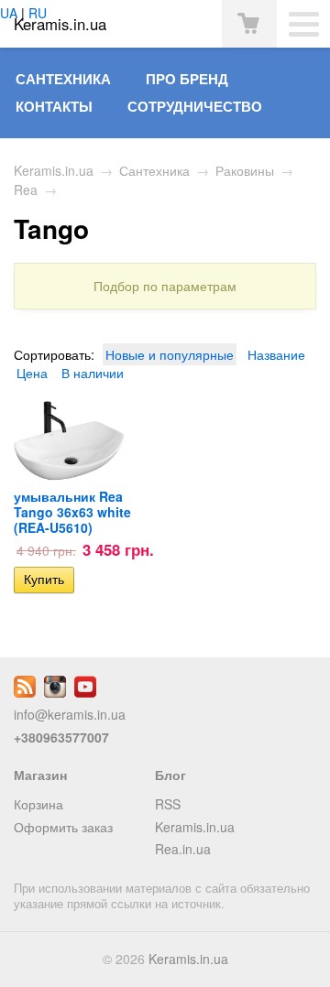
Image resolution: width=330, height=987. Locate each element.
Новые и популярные (169, 354)
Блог (170, 774)
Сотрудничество (194, 106)
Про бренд (187, 79)
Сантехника (63, 79)
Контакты (54, 106)
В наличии (92, 372)
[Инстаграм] (55, 692)
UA (8, 13)
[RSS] (25, 692)
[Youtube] (85, 692)
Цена (32, 372)
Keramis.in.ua (54, 170)
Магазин (40, 774)
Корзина (38, 804)
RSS (168, 804)
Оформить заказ (63, 827)
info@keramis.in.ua (70, 714)
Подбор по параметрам (165, 286)
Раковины (244, 170)
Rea (26, 189)
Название (276, 354)
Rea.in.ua (183, 849)
